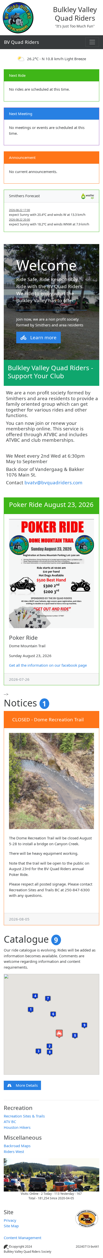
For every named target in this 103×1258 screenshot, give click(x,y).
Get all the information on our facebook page (48, 665)
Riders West (14, 1151)
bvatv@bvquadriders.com (53, 482)
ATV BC (10, 1121)
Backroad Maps (17, 1145)
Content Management (22, 1237)
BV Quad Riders (21, 42)
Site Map (11, 1225)
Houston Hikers (17, 1127)
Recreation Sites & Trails (24, 1115)
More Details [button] (27, 1085)
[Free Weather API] (87, 195)
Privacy (10, 1220)
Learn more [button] (43, 337)
